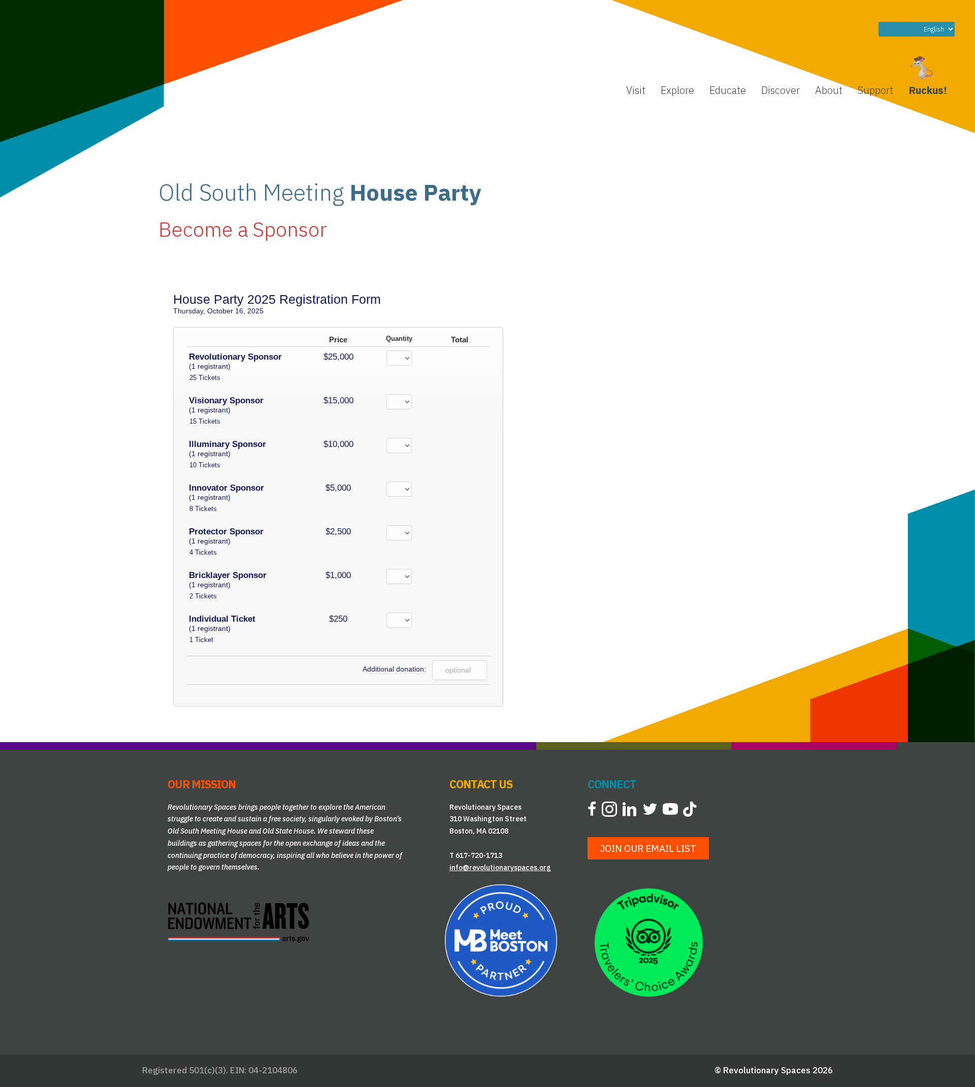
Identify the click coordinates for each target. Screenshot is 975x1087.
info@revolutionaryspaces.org (500, 867)
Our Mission (202, 784)
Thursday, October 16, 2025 (218, 311)
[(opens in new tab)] (238, 921)
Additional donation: (394, 669)
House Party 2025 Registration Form (277, 299)
